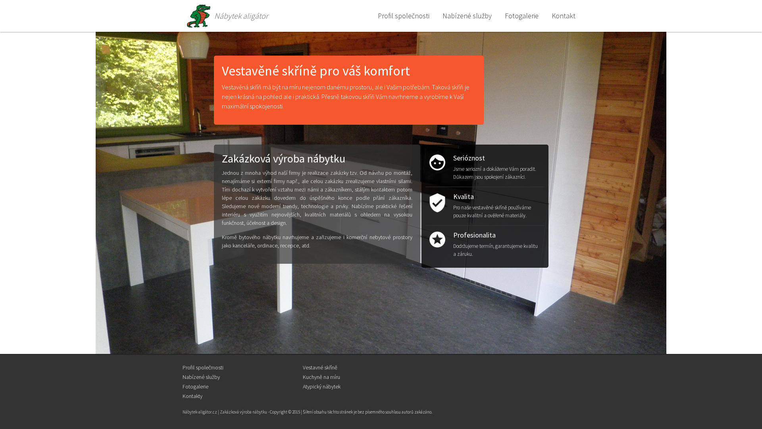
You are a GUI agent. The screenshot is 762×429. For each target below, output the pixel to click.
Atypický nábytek (322, 386)
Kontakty (192, 396)
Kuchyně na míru (321, 377)
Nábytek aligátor (241, 16)
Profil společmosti (203, 367)
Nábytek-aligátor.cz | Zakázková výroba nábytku (225, 412)
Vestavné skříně (320, 367)
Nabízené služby (201, 377)
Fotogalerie (195, 386)
